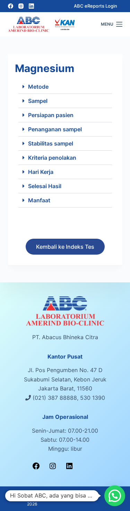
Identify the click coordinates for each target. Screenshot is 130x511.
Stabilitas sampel (50, 143)
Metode (38, 86)
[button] (65, 87)
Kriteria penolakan (52, 157)
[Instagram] (21, 6)
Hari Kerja (40, 171)
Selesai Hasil (44, 186)
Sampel (37, 100)
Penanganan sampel (55, 129)
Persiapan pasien (50, 115)
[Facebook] (10, 6)
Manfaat (39, 200)
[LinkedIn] (31, 6)
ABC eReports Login (95, 6)
